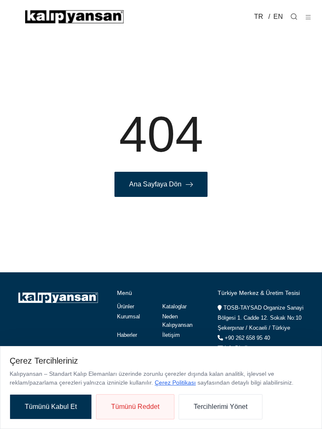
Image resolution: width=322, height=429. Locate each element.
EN (277, 16)
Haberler (127, 335)
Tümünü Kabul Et (51, 406)
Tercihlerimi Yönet (220, 406)
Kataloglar (174, 306)
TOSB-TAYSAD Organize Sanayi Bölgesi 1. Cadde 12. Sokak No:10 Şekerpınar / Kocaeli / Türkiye (261, 318)
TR (258, 16)
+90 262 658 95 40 (246, 338)
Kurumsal (128, 316)
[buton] (308, 16)
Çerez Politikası (175, 382)
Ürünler (125, 306)
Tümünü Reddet (135, 406)
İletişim (171, 335)
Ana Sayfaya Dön (155, 184)
